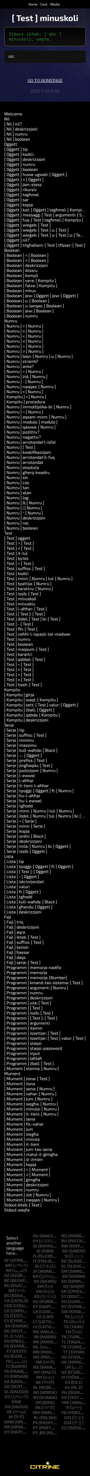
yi (67, 1407)
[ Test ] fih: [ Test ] (20, 628)
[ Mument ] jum (18, 1128)
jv (35, 1271)
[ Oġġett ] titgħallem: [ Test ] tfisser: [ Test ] (44, 245)
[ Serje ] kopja (17, 830)
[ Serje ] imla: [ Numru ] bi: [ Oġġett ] (37, 846)
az (6, 1275)
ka (35, 1276)
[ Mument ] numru (21, 1189)
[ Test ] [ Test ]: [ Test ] (24, 613)
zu (64, 1427)
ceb (8, 1305)
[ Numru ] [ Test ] (19, 447)
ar (8, 1270)
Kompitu (12, 689)
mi (36, 1336)
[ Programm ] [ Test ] (23, 1007)
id (35, 1245)
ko (37, 1296)
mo (36, 1356)
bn (11, 1290)
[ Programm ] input (22, 1053)
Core (43, 4)
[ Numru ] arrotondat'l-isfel (30, 442)
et (9, 1351)
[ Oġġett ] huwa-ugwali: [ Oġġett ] (35, 174)
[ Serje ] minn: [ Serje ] (24, 825)
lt (35, 1321)
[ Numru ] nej (16, 522)
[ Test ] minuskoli (20, 598)
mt (37, 1372)
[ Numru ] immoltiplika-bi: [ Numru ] (37, 406)
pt (35, 1427)
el (6, 1335)
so (64, 1281)
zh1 (67, 1417)
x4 (67, 1387)
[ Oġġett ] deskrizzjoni (24, 159)
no (36, 1392)
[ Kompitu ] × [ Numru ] (25, 396)
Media (55, 4)
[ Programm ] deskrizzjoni (28, 997)
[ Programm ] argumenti (27, 1022)
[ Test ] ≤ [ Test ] (19, 669)
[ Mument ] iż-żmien (23, 1159)
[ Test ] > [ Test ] (19, 674)
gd (7, 1386)
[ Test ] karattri (18, 654)
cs (6, 1315)
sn (64, 1276)
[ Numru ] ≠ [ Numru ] (24, 351)
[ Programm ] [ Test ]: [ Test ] (30, 1017)
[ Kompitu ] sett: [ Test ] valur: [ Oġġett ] (41, 704)
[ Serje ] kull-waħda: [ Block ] (31, 750)
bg (7, 1285)
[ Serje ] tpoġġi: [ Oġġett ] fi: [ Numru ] (39, 790)
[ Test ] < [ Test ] (19, 664)
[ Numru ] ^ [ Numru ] (23, 512)
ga (7, 1381)
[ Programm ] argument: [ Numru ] (36, 987)
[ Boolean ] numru (21, 315)
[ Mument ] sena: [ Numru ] (29, 1088)
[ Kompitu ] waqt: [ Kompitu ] (31, 699)
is (35, 1255)
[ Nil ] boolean (17, 138)
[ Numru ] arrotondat (23, 462)
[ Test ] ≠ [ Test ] (19, 548)
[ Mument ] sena (19, 1118)
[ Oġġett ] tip (16, 149)
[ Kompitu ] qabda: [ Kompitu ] (32, 714)
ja (37, 1265)
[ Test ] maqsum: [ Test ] (26, 649)
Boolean (12, 250)
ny (35, 1397)
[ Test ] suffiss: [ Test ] (24, 568)
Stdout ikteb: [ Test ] (23, 1204)
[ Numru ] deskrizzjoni (24, 517)
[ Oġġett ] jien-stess (23, 184)
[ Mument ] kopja (20, 1164)
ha (7, 1406)
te (65, 1321)
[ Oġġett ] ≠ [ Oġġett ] (24, 179)
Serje (9, 724)
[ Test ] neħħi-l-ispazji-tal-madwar (37, 633)
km (40, 1286)
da (7, 1325)
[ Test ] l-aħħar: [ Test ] (25, 608)
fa (8, 1361)
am (8, 1265)
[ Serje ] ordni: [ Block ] (25, 835)
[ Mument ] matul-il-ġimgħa (31, 1154)
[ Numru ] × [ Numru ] (23, 391)
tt (65, 1351)
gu (7, 1396)
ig (38, 1250)
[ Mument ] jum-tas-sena (28, 1149)
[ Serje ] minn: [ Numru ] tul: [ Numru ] (39, 810)
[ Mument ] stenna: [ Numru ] (31, 1068)
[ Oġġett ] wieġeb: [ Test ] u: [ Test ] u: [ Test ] (45, 234)
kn (39, 1291)
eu (7, 1356)
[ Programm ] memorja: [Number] (35, 977)
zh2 (68, 1422)
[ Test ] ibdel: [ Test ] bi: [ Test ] (32, 618)
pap (36, 1412)
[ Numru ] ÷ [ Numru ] (23, 411)
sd (65, 1250)
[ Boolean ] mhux (20, 290)
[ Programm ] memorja (25, 972)
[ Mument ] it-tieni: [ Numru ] (31, 1113)
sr (64, 1291)
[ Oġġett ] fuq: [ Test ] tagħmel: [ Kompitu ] (43, 219)
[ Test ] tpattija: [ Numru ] (27, 583)
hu (36, 1235)
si (66, 1255)
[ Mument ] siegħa (21, 1134)
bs (6, 1295)
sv (64, 1306)
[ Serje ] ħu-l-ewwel (23, 800)
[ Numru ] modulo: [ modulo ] (31, 421)
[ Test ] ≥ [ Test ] (19, 679)
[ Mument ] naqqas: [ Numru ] (31, 1199)
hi (11, 1416)
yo (64, 1412)
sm (64, 1271)
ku (36, 1301)
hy (35, 1240)
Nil (6, 118)
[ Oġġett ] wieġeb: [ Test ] (27, 224)
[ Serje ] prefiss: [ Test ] (25, 760)
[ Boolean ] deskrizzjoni (26, 265)
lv (35, 1326)
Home (32, 4)
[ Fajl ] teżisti (16, 947)
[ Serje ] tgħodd (18, 805)
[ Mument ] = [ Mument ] (27, 1169)
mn (36, 1351)
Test (8, 532)
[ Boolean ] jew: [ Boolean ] (29, 310)
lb (35, 1311)
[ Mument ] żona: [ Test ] (27, 1078)
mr (39, 1361)
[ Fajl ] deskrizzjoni (21, 926)
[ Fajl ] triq (13, 921)
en (7, 1340)
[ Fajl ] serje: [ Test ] (22, 962)
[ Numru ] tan (16, 487)
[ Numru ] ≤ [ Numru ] (23, 340)
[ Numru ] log (16, 497)
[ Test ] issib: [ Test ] (22, 593)
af (6, 1260)
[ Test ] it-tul (16, 553)
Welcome (13, 113)
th (68, 1331)
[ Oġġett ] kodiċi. (19, 154)
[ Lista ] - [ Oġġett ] (21, 876)
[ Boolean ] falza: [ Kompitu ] (30, 285)
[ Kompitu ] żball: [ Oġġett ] (29, 709)
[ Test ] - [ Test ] (18, 623)
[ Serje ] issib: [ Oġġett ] (25, 851)
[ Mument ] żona (19, 1083)
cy (6, 1320)
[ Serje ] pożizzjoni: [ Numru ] (31, 770)
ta (67, 1316)
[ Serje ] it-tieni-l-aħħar (26, 785)
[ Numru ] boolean (21, 527)
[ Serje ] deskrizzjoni (23, 841)
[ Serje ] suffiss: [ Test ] (25, 734)
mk (36, 1341)
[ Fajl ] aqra (14, 931)
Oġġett (10, 143)
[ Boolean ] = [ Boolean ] (26, 255)
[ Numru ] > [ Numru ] (23, 325)
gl (6, 1391)
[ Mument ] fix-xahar (24, 1123)
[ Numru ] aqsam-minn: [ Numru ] (35, 416)
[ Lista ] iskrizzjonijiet (24, 881)
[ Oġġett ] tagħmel (21, 194)
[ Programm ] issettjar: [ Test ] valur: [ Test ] (45, 1038)
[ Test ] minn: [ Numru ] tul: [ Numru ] (38, 578)
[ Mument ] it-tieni (21, 1144)
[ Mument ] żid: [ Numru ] (27, 1194)
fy (6, 1376)
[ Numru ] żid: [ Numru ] (26, 376)
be (6, 1280)
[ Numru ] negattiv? (22, 436)
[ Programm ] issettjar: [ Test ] (32, 1032)
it (35, 1260)
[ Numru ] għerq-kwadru (27, 472)
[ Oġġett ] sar (16, 199)
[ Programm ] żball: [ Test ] (29, 1063)
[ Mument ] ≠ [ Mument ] (27, 1174)
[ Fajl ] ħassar (17, 952)
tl (63, 1341)
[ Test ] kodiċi (16, 573)
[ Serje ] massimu (20, 745)
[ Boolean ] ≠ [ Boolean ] (26, 260)
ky (35, 1306)
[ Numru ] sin (16, 477)
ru (64, 1240)
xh (64, 1392)
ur (68, 1367)
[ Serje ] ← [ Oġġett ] (23, 755)
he (9, 1411)
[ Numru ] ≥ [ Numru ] (23, 330)
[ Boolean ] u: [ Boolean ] (26, 300)
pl (36, 1417)
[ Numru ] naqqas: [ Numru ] (30, 386)
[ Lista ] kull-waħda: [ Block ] (30, 901)
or (38, 1402)
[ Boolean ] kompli (21, 275)
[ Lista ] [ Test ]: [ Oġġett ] (27, 871)
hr (7, 1426)
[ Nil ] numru (15, 133)
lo (39, 1316)
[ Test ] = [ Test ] (19, 543)
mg (36, 1331)
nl (35, 1387)
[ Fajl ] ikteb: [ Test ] (22, 937)
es (6, 1345)
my (39, 1377)
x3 (67, 1382)
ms (36, 1367)
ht (7, 1431)
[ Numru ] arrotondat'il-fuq (29, 457)
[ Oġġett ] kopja (18, 204)
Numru (10, 320)
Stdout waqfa (17, 1209)
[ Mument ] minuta (22, 1139)
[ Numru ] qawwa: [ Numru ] (30, 426)
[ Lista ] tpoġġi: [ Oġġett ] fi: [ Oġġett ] (38, 866)
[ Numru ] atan (17, 492)
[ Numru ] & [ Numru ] (24, 502)
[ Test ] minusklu (19, 603)
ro (64, 1235)
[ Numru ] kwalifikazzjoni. (28, 452)
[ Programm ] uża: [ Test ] (27, 1002)
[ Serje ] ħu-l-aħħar (22, 795)
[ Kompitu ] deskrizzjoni (26, 719)
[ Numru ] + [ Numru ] (23, 371)
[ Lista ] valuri (17, 886)
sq (65, 1286)
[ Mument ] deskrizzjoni (26, 1184)
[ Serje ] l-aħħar (19, 780)
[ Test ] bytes (16, 558)
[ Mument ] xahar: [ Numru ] (30, 1093)
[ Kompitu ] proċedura (24, 401)
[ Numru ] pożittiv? (21, 431)
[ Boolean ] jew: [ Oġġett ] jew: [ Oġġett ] (41, 295)
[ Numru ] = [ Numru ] (24, 346)
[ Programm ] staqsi (22, 1043)
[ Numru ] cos (16, 482)
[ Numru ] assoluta (21, 467)
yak (65, 1402)
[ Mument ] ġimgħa (22, 1179)
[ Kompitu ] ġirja (19, 694)
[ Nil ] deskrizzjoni (20, 128)
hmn (9, 1421)
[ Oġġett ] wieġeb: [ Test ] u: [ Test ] (36, 229)
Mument (12, 1073)
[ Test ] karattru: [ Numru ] (28, 588)
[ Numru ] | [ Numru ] (23, 507)
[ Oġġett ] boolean (21, 169)
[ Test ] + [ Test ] (19, 563)
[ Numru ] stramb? (21, 361)
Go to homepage (45, 80)
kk (36, 1281)
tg (66, 1326)
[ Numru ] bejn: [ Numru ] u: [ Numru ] (38, 356)
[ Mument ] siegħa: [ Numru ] (31, 1103)
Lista (8, 856)
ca (7, 1300)
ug (64, 1356)
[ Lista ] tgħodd (18, 896)
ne (38, 1382)
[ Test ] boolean (18, 644)
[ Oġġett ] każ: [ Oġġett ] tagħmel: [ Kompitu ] (46, 209)
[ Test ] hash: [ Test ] (23, 684)
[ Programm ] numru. (24, 992)
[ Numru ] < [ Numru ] (23, 335)
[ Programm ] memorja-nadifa (32, 967)
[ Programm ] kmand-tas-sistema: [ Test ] (43, 982)
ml (36, 1346)
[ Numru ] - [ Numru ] (23, 381)
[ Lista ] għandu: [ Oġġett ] (28, 906)
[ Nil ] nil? (13, 123)
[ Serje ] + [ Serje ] (20, 820)
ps (35, 1422)
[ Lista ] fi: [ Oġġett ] (22, 891)
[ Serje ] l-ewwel (19, 775)
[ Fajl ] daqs (15, 957)
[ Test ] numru (17, 639)
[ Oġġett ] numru (19, 164)
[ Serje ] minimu (19, 740)
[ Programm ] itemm (23, 1027)
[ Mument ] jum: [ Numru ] (28, 1098)
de (7, 1330)
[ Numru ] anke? (19, 366)
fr (6, 1371)
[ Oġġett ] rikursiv (20, 189)
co (7, 1310)
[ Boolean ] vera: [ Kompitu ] (30, 280)
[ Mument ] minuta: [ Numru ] (31, 1108)
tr (64, 1346)
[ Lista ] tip (14, 861)
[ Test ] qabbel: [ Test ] (24, 659)
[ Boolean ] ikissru (20, 270)
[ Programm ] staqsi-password (33, 1048)
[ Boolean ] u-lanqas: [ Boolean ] (34, 305)
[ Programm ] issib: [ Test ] (28, 1012)
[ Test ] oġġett (17, 537)
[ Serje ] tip (14, 729)
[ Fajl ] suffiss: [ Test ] (24, 942)
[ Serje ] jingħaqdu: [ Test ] (28, 765)
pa (37, 1407)
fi (8, 1366)
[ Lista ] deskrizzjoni (22, 911)
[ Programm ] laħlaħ (23, 1058)
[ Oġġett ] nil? (17, 239)
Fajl (7, 916)
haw (16, 1401)
